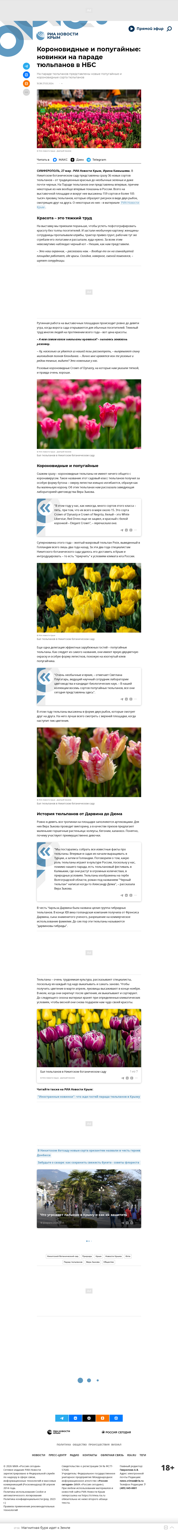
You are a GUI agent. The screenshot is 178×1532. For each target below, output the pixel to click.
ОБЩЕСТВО (80, 1445)
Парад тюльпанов (73, 1262)
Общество (108, 1262)
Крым (99, 1256)
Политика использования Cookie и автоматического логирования (24, 1494)
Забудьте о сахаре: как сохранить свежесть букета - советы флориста (89, 1163)
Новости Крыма (113, 1256)
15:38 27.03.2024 (45, 83)
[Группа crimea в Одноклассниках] (102, 1418)
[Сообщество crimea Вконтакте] (75, 1418)
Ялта (128, 1256)
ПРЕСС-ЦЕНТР (57, 1456)
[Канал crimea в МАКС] (116, 1418)
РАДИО (74, 1456)
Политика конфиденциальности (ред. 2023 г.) (29, 1501)
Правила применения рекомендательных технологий (29, 1508)
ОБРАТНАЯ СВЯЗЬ (112, 1456)
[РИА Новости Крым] (57, 35)
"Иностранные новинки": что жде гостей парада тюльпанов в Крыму (89, 1097)
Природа (87, 1256)
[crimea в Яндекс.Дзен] (89, 1418)
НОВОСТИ (38, 1456)
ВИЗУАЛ (116, 1445)
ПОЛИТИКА (64, 1445)
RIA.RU (131, 1456)
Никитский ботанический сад (62, 1256)
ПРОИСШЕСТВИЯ (99, 1445)
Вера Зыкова (93, 1262)
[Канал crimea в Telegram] (61, 1418)
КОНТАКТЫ (90, 1456)
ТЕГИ (143, 1456)
